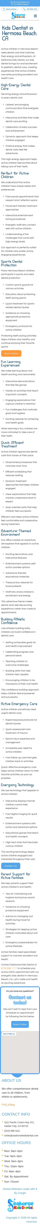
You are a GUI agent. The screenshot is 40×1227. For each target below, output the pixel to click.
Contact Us (11, 866)
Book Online (11, 353)
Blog (12, 1104)
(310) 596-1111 (9, 968)
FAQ (4, 1104)
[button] (35, 16)
